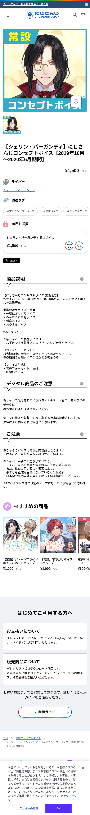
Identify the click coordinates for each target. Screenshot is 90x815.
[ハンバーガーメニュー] (7, 14)
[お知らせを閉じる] (86, 4)
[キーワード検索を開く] (74, 14)
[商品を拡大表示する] (76, 101)
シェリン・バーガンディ (19, 190)
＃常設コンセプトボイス (20, 211)
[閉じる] (83, 768)
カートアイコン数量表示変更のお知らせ (25, 4)
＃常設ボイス (50, 211)
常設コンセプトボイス (28, 738)
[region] (45, 788)
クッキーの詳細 (29, 808)
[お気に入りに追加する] (79, 245)
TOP (5, 738)
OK (58, 808)
